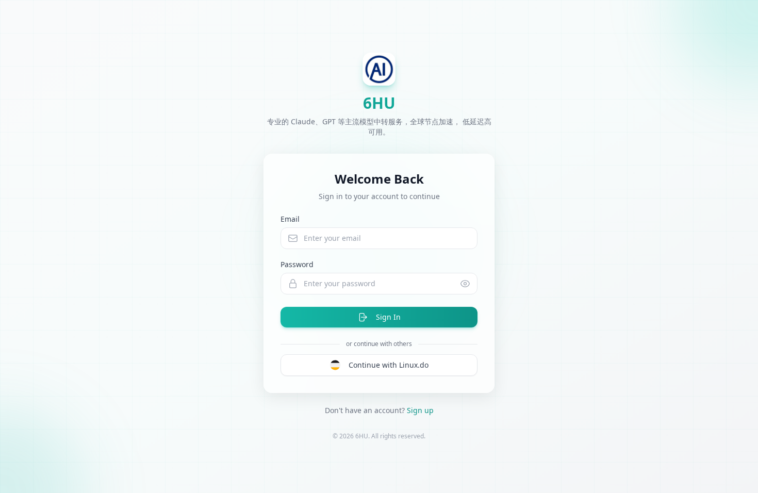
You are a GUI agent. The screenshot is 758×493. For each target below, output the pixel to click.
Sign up (420, 410)
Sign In (388, 317)
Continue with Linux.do (389, 365)
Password (297, 264)
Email (290, 219)
